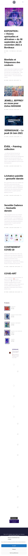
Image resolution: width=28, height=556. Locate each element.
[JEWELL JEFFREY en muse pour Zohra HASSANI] (14, 91)
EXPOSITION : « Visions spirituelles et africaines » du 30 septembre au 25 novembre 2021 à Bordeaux (13, 39)
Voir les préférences (14, 552)
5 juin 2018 (11, 195)
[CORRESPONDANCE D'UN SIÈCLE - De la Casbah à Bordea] (14, 396)
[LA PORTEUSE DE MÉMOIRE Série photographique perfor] (14, 480)
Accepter (14, 545)
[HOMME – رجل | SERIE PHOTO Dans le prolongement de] (14, 448)
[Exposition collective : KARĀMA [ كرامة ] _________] (14, 438)
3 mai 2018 (11, 80)
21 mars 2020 (11, 266)
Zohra (7, 80)
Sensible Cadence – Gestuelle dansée (13, 208)
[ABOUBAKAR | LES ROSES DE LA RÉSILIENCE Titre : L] (14, 469)
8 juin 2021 (11, 109)
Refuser (14, 549)
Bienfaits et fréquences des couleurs (12, 62)
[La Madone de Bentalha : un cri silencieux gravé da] (14, 501)
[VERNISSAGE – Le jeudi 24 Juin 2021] (14, 120)
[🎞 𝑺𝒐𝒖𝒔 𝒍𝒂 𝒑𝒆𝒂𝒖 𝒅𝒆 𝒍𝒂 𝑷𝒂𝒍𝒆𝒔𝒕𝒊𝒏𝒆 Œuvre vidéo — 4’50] (14, 365)
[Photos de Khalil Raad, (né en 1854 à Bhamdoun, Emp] (14, 459)
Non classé (16, 80)
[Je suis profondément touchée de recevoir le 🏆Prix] (14, 375)
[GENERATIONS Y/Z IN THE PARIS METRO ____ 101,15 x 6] (14, 427)
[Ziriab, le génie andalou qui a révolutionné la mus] (14, 490)
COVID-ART (10, 273)
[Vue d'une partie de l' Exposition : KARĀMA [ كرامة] (14, 417)
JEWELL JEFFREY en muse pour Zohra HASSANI (13, 103)
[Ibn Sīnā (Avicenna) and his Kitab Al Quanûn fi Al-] (14, 511)
